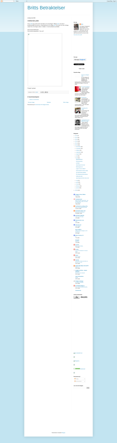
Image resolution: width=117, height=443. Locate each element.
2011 (76, 143)
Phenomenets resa (79, 220)
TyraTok (77, 244)
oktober (78, 150)
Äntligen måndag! (79, 281)
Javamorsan (78, 290)
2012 (76, 141)
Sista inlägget (77, 226)
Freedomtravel (78, 199)
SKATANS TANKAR (79, 215)
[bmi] (74, 372)
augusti (78, 154)
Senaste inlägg (31, 102)
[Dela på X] (44, 92)
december (78, 146)
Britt (82, 24)
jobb (31, 23)
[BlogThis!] (43, 92)
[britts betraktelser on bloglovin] (80, 60)
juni (77, 157)
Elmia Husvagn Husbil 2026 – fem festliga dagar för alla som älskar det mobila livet (81, 201)
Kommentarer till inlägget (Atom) (42, 104)
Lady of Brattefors (79, 276)
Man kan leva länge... (79, 245)
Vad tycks (77, 241)
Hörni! (76, 255)
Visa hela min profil (78, 34)
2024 (76, 221)
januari (77, 187)
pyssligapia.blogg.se (80, 285)
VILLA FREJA (78, 229)
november (78, 148)
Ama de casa (78, 224)
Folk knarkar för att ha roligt (82, 170)
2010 (76, 145)
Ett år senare (77, 256)
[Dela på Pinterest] (47, 92)
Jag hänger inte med (80, 165)
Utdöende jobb (79, 176)
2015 (76, 135)
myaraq (77, 259)
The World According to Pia (81, 206)
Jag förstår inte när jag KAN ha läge (85, 120)
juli (77, 156)
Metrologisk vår (79, 166)
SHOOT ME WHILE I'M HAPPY (82, 265)
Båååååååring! (79, 159)
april (77, 182)
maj (77, 180)
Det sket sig (83, 97)
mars (77, 184)
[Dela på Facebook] (46, 92)
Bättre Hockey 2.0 (79, 235)
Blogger (63, 432)
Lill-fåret (78, 163)
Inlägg (76, 378)
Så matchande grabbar (81, 172)
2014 (76, 137)
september (78, 152)
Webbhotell (82, 369)
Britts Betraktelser (46, 7)
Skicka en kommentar (34, 99)
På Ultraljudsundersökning (82, 174)
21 (75, 236)
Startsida (49, 102)
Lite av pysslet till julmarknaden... (81, 286)
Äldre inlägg (65, 102)
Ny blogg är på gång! (79, 282)
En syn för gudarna (85, 86)
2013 (76, 139)
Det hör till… (77, 195)
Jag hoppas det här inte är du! (82, 178)
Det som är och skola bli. (80, 272)
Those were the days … (80, 216)
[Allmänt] (77, 369)
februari (78, 186)
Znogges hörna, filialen (80, 194)
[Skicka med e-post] (41, 92)
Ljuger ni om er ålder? (81, 168)
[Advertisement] (82, 46)
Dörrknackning (79, 161)
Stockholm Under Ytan (80, 210)
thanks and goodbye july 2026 (81, 207)
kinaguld (77, 240)
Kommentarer (78, 381)
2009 (76, 190)
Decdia (76, 249)
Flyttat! (76, 277)
